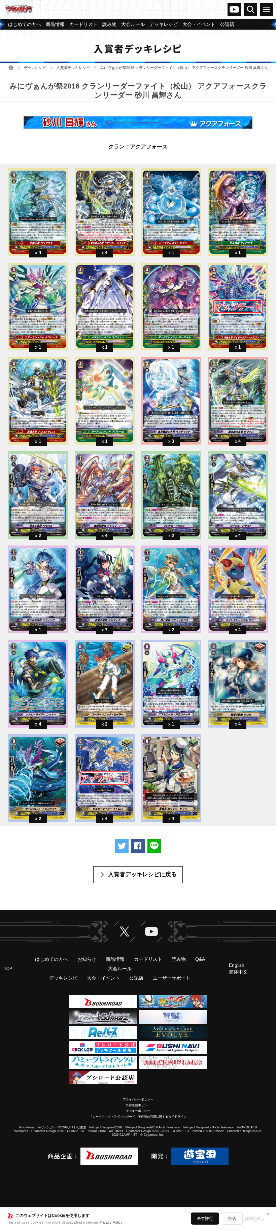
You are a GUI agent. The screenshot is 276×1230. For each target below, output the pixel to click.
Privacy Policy (111, 1222)
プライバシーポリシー (138, 1099)
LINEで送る (154, 846)
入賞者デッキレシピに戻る (142, 874)
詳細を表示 (254, 1219)
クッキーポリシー (138, 1111)
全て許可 (205, 1218)
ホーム (11, 67)
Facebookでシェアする (138, 846)
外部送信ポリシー (138, 1105)
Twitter (124, 931)
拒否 (232, 1218)
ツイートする (122, 846)
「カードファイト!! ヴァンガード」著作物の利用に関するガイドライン (138, 1116)
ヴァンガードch (234, 9)
